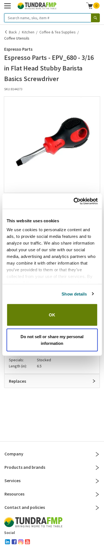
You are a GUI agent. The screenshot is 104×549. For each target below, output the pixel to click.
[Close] (97, 454)
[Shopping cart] (89, 5)
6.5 (39, 366)
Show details (74, 293)
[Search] (95, 18)
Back (13, 32)
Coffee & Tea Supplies (57, 32)
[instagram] (20, 541)
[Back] (6, 32)
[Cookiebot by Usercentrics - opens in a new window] (74, 201)
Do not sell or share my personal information (52, 339)
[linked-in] (7, 541)
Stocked (44, 359)
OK (52, 315)
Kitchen (28, 32)
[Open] (94, 381)
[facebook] (14, 541)
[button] (52, 144)
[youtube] (27, 541)
